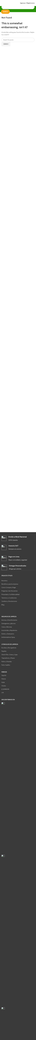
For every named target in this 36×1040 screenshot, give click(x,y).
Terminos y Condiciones (9, 598)
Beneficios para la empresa (10, 584)
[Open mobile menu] (2, 3)
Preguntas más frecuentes (10, 591)
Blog (3, 605)
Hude (3, 682)
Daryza (4, 679)
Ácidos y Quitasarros (8, 634)
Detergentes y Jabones (9, 623)
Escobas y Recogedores (9, 648)
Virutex (4, 686)
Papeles (4, 651)
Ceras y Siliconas (7, 627)
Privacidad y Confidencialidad (10, 594)
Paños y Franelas (7, 661)
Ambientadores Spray (8, 637)
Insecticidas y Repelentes (9, 630)
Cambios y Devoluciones (9, 601)
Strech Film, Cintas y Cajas (10, 654)
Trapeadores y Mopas (8, 658)
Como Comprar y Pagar (9, 587)
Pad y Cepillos (6, 665)
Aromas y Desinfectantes (9, 620)
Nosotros (4, 581)
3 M (3, 693)
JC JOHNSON (5, 689)
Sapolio (4, 675)
